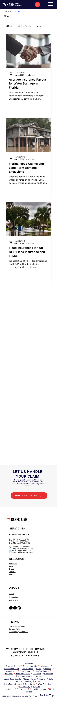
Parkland (8, 674)
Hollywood (44, 666)
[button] (29, 495)
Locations (13, 563)
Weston (47, 668)
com (32, 552)
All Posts (9, 26)
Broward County (13, 666)
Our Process (14, 600)
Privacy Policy (14, 629)
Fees (11, 574)
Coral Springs (25, 671)
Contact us (13, 597)
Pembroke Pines (23, 674)
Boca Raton (30, 684)
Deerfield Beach (42, 671)
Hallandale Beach (11, 668)
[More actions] (47, 73)
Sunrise (38, 676)
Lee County (9, 689)
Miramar (41, 679)
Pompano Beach (25, 676)
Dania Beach (27, 668)
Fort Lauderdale (30, 666)
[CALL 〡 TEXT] (37, 4)
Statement (23, 632)
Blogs (11, 569)
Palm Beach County (12, 684)
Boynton (36, 686)
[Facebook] (11, 608)
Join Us (12, 572)
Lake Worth (24, 686)
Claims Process (24, 26)
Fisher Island (29, 679)
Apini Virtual (33, 696)
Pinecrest (37, 674)
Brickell (38, 681)
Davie (38, 668)
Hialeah (28, 681)
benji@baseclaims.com (21, 550)
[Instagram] (15, 608)
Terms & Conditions (17, 626)
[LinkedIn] (19, 608)
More (39, 26)
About (11, 594)
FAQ (11, 566)
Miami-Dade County (12, 679)
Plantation (48, 674)
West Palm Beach (45, 684)
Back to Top (47, 695)
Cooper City (11, 671)
